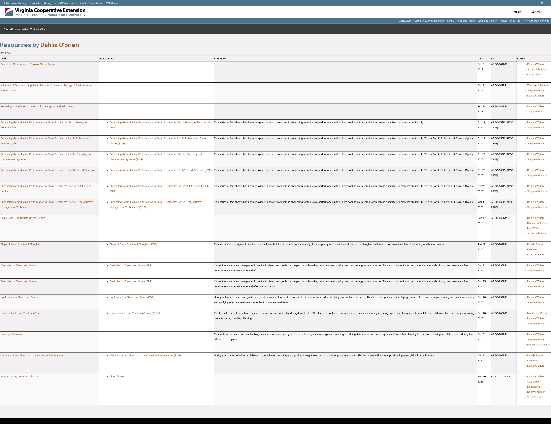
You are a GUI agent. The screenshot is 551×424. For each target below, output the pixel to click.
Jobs (6, 3)
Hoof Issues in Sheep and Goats (19, 297)
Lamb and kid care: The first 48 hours (21, 313)
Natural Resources (510, 20)
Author (25, 29)
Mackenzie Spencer (538, 313)
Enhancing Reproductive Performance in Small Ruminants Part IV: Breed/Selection (47, 170)
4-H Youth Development (536, 20)
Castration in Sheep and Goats (18, 265)
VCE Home (112, 3)
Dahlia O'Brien (40, 29)
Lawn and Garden (487, 20)
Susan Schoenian (537, 69)
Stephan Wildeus (537, 90)
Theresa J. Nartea (537, 85)
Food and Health (466, 20)
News (74, 3)
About (82, 3)
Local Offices (61, 3)
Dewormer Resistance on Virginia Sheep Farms (27, 64)
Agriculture (405, 20)
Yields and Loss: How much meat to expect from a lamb (32, 355)
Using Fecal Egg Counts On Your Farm (22, 218)
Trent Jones (534, 397)
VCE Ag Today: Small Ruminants (19, 376)
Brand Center (96, 3)
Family (450, 20)
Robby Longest (536, 392)
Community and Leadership (429, 20)
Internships (35, 3)
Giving (47, 3)
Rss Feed (5, 53)
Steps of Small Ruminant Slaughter (20, 244)
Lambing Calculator (11, 334)
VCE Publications (12, 29)
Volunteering (19, 3)
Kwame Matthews (537, 223)
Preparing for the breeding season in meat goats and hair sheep (36, 106)
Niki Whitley (534, 74)
